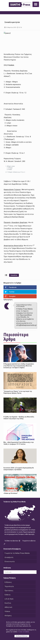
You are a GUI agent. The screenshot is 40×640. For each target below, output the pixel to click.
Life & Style (9, 599)
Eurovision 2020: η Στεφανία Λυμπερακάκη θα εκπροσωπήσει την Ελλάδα (18, 469)
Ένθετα (7, 595)
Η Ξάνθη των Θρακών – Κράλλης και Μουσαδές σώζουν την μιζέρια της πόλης (18, 418)
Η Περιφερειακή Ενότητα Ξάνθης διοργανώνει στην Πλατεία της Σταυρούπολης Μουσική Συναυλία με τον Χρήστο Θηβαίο (18, 366)
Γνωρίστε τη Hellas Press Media (17, 553)
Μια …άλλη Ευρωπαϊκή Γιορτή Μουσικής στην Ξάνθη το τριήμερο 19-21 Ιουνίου (18, 443)
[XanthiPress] (20, 5)
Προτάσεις (9, 591)
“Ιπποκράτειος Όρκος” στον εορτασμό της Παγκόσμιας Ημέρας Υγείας (17, 392)
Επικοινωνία (10, 561)
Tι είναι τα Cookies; (23, 631)
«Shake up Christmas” (10, 493)
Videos (7, 611)
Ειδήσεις (8, 582)
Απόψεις (8, 615)
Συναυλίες (14, 275)
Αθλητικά (8, 607)
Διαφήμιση (9, 557)
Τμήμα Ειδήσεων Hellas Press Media (24, 305)
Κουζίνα (8, 603)
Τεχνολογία (9, 586)
